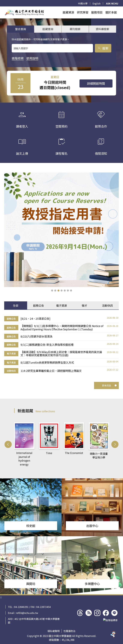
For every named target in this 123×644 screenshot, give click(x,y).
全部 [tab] (15, 305)
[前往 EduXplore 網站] (113, 633)
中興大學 (83, 3)
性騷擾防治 (69, 631)
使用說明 (32, 58)
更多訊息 (106, 385)
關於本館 (111, 12)
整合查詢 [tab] (20, 29)
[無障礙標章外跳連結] (110, 620)
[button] (52, 291)
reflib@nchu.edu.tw (27, 613)
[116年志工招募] (61, 230)
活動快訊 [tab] (107, 305)
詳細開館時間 (96, 83)
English (96, 3)
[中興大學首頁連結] (24, 12)
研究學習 (82, 12)
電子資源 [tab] (61, 305)
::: (1, 8)
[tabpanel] (61, 345)
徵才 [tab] (84, 305)
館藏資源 (68, 12)
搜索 (103, 48)
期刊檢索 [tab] (75, 29)
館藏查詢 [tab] (47, 29)
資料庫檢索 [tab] (102, 29)
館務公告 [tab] (38, 305)
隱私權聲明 (54, 631)
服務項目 (97, 12)
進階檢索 (18, 58)
